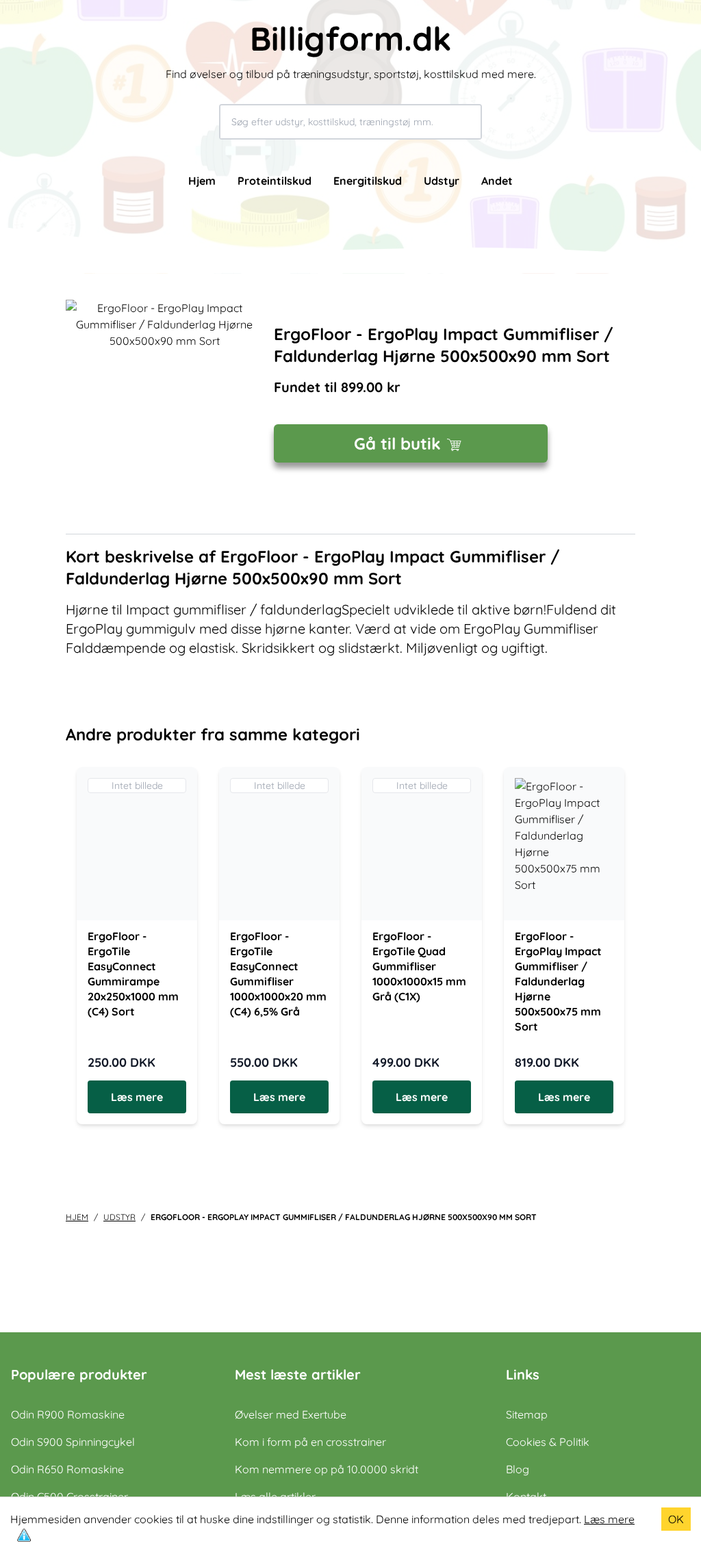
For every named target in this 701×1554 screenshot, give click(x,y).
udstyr (119, 1217)
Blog (517, 1469)
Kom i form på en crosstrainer (310, 1442)
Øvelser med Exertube (290, 1414)
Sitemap (527, 1414)
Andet (497, 180)
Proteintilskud (274, 180)
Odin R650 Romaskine (67, 1469)
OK (676, 1519)
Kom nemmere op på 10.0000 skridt (326, 1469)
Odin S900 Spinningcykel (73, 1442)
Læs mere (609, 1519)
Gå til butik (397, 443)
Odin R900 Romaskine (68, 1414)
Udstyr (441, 180)
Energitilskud (367, 180)
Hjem (202, 180)
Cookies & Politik (547, 1442)
